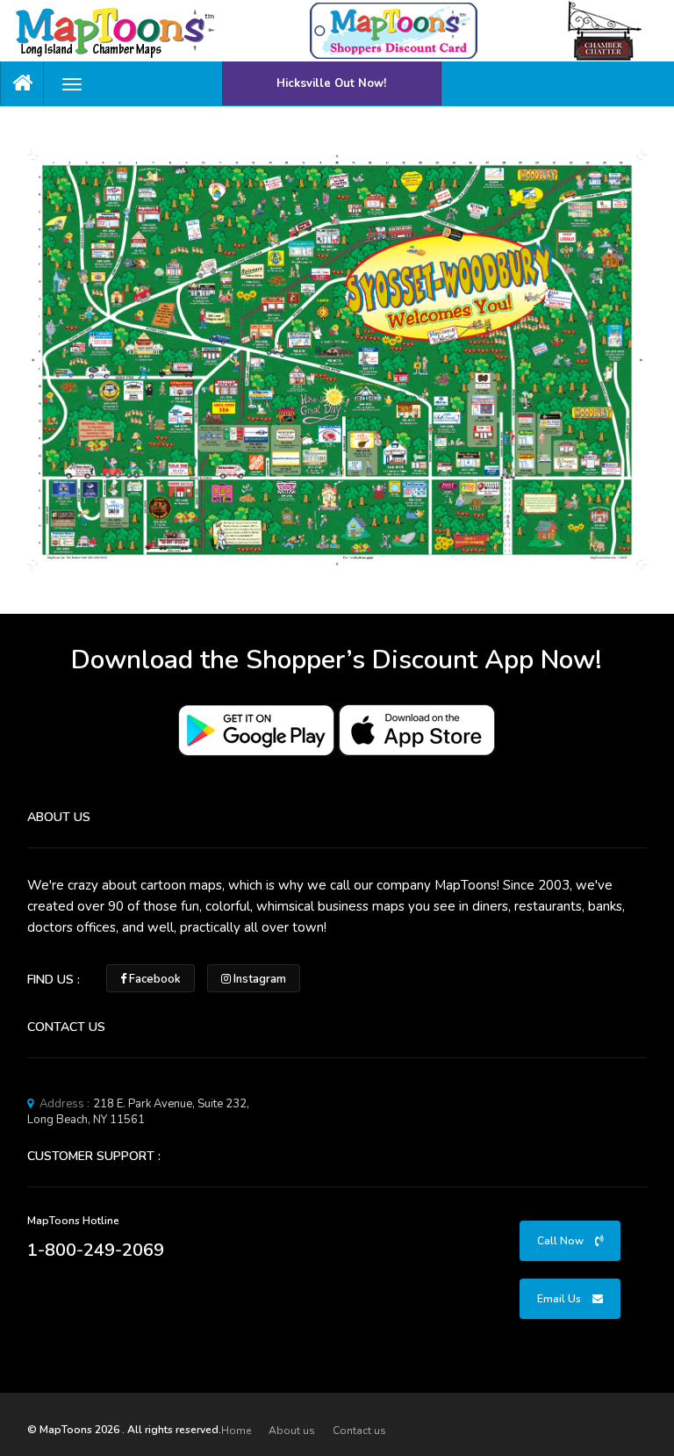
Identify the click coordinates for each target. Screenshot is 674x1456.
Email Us (560, 1299)
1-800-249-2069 (95, 1250)
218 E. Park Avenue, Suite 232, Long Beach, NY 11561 (138, 1112)
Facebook (153, 979)
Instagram (258, 979)
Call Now (561, 1241)
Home (236, 1431)
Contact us (359, 1431)
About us (292, 1431)
